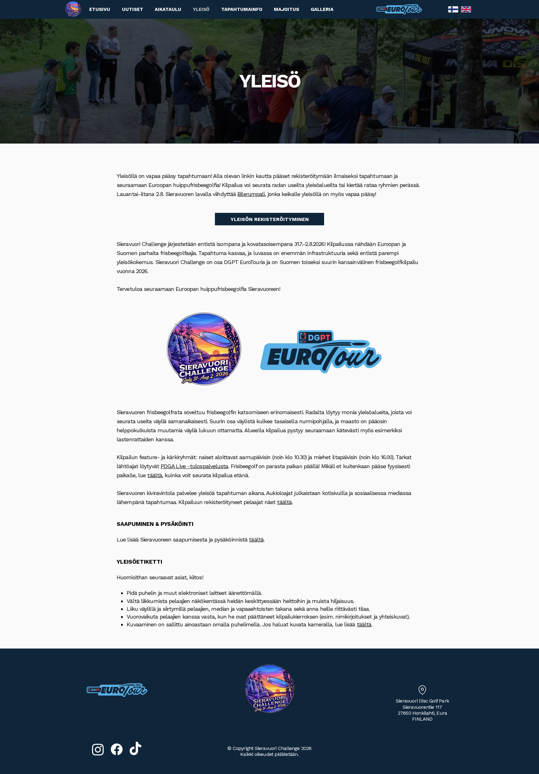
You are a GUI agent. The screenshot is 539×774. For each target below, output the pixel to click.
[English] (465, 9)
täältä (154, 475)
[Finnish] (453, 9)
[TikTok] (135, 749)
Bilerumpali (251, 194)
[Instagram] (98, 749)
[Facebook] (116, 749)
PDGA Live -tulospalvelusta (194, 466)
